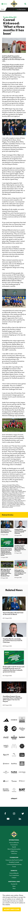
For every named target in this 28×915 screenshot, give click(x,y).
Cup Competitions (14, 875)
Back (2, 9)
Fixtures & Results (14, 842)
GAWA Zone (14, 851)
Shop (14, 888)
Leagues (14, 877)
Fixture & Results (14, 873)
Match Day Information (14, 849)
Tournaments (14, 844)
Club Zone (14, 853)
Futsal (14, 866)
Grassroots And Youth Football (14, 860)
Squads (14, 847)
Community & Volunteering (14, 864)
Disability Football (14, 862)
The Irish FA (14, 884)
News (14, 886)
